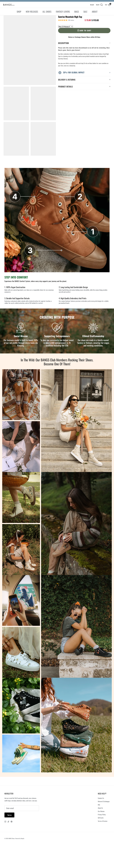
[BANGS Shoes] (8, 5)
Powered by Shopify (19, 838)
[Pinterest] (11, 821)
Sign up (9, 815)
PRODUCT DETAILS (65, 86)
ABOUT (94, 11)
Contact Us (101, 798)
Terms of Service (102, 821)
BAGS (76, 11)
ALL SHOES (47, 11)
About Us (100, 808)
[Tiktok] (8, 821)
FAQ (99, 805)
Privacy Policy (102, 814)
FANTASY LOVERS (63, 11)
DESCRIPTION (63, 43)
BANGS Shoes (12, 838)
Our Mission (101, 811)
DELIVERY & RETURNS (66, 79)
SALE (85, 11)
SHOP (19, 11)
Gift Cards (100, 818)
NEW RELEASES (32, 11)
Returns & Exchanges (104, 801)
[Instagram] (5, 821)
